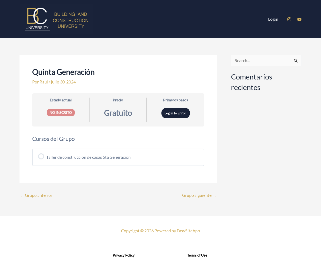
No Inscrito (61, 112)
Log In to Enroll (175, 113)
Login (273, 19)
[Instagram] (289, 19)
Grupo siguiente (199, 195)
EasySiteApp (188, 230)
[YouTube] (299, 19)
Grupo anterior (36, 195)
